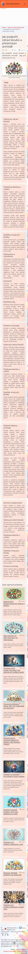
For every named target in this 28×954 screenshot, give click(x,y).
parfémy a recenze (21, 949)
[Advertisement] (14, 17)
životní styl (24, 953)
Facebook (22, 50)
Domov (4, 27)
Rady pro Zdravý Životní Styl (16, 27)
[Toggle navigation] (25, 3)
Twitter (15, 50)
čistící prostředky (22, 951)
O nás (6, 933)
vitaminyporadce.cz (13, 4)
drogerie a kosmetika (9, 951)
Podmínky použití (5, 931)
